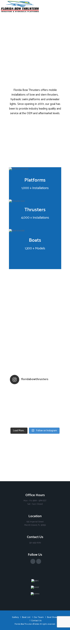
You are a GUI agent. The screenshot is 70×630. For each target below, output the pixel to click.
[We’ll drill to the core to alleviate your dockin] (35, 408)
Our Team (39, 617)
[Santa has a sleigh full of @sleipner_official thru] (35, 389)
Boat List (26, 617)
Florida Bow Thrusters (24, 624)
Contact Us (36, 620)
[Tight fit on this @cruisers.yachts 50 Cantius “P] (35, 399)
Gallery (15, 617)
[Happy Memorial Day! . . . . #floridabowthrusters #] (35, 413)
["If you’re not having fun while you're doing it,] (35, 423)
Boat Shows (52, 617)
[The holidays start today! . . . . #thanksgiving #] (35, 394)
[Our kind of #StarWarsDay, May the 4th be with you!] (35, 418)
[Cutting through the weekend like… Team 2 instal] (35, 403)
